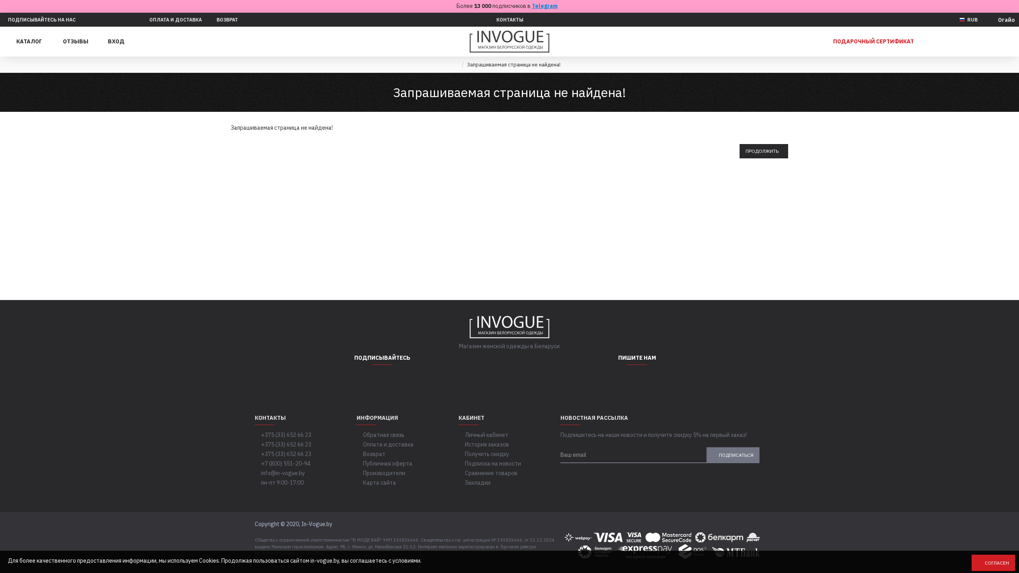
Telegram (545, 6)
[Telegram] (382, 381)
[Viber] (657, 381)
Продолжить (762, 151)
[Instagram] (362, 381)
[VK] (402, 381)
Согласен (997, 563)
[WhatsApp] (617, 381)
